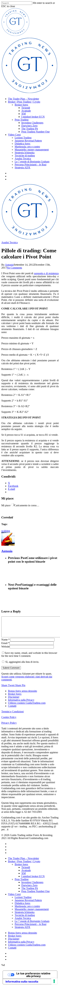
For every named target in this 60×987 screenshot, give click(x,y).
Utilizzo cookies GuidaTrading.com (27, 702)
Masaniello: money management (32, 149)
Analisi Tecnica (23, 158)
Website (5, 646)
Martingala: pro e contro (27, 146)
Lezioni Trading (23, 137)
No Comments (14, 267)
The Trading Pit (29, 128)
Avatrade (26, 110)
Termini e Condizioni (12, 711)
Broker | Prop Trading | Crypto (24, 101)
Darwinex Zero (29, 125)
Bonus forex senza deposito (22, 691)
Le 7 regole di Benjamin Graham (32, 161)
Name (5, 639)
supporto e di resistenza (46, 273)
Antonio (9, 264)
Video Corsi (14, 134)
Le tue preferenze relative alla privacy (33, 975)
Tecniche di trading (25, 155)
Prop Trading (21, 119)
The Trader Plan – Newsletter (23, 98)
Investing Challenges (32, 122)
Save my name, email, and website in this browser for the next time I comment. (29, 654)
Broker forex (21, 104)
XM (23, 113)
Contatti (12, 705)
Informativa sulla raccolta (22, 981)
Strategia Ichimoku (24, 152)
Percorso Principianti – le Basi (30, 164)
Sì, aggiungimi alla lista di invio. (22, 661)
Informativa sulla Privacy (21, 699)
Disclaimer (13, 696)
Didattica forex (22, 143)
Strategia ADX (22, 167)
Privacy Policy (9, 722)
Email (5, 643)
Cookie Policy (8, 717)
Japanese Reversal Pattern (28, 140)
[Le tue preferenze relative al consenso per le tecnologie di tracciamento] (54, 981)
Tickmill (25, 107)
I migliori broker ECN (33, 116)
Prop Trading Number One (35, 131)
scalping (5, 530)
